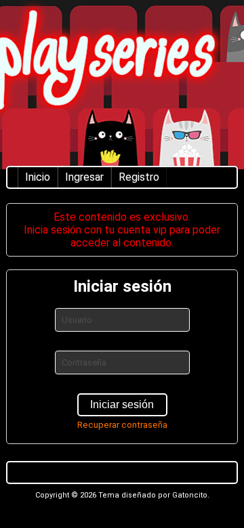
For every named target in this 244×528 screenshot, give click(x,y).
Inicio (37, 177)
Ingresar (84, 177)
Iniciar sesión (122, 404)
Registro (139, 177)
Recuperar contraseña (122, 425)
